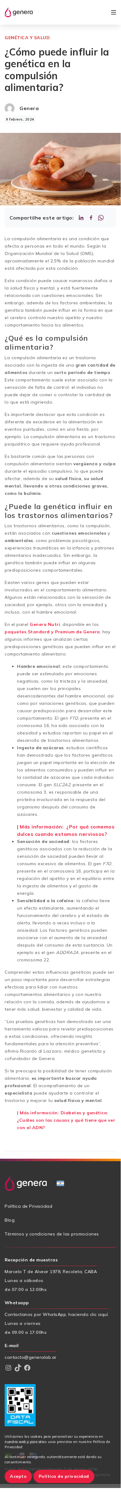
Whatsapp (17, 1302)
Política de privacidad (64, 1476)
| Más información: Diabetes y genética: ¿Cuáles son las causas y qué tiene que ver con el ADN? (66, 1120)
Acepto (18, 1476)
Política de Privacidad (28, 1206)
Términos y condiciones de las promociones (52, 1234)
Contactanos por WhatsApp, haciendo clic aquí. (57, 1314)
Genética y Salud (27, 37)
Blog (10, 1220)
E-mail (12, 1345)
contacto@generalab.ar (31, 1357)
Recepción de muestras (31, 1260)
